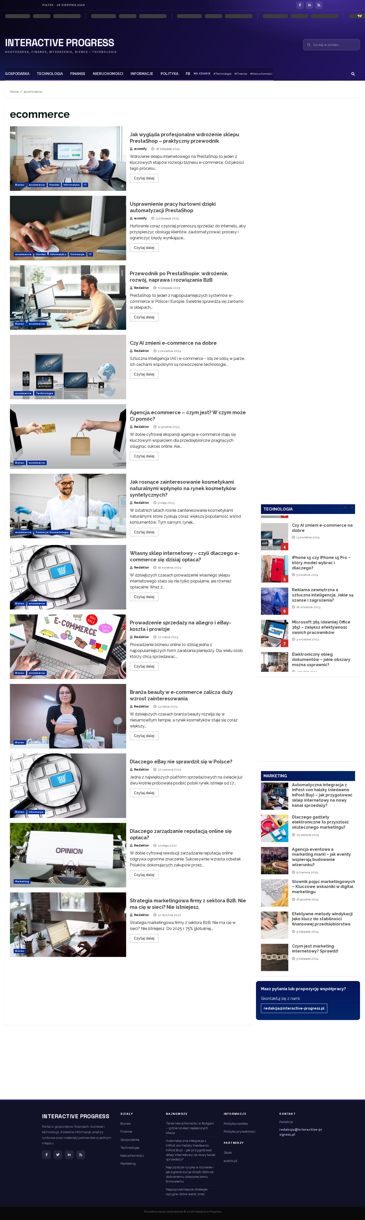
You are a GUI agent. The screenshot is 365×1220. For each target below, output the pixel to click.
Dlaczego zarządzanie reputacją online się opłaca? (68, 855)
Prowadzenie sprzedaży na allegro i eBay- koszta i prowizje (68, 646)
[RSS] (319, 5)
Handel (54, 184)
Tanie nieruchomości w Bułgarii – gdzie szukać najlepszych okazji (190, 1128)
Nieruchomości (108, 74)
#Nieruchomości (261, 73)
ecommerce (37, 184)
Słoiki (228, 1152)
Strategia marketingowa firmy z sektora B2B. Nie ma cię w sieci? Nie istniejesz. (68, 924)
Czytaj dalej (144, 178)
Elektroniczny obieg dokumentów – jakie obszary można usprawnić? (274, 658)
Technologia (50, 74)
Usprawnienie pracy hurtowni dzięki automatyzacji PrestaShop (68, 228)
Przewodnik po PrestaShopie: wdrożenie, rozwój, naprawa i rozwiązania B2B (68, 297)
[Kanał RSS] (80, 1154)
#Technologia (222, 73)
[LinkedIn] (309, 5)
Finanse (77, 74)
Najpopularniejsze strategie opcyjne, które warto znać (186, 1191)
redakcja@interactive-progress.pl (294, 1008)
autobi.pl (230, 1161)
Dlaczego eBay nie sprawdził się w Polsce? (68, 785)
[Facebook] (300, 5)
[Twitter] (57, 1154)
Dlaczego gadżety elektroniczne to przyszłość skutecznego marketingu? (274, 828)
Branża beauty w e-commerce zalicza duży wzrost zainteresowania (68, 716)
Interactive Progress (59, 43)
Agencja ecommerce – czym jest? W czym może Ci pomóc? (68, 436)
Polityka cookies (236, 1123)
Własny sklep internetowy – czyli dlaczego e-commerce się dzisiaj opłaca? (68, 577)
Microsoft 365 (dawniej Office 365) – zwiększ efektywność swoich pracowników (274, 626)
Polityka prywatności (239, 1131)
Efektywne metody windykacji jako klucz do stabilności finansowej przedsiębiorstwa (274, 925)
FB (188, 74)
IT (85, 184)
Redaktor (141, 288)
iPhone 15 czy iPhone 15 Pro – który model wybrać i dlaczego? (274, 561)
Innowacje (78, 254)
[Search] (353, 74)
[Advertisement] (128, 993)
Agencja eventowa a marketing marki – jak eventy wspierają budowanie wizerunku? (274, 860)
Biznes (20, 184)
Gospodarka (17, 74)
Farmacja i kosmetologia (52, 532)
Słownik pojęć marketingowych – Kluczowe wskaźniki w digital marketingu (274, 893)
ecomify (140, 149)
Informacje (142, 74)
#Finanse (240, 73)
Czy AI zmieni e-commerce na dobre (68, 367)
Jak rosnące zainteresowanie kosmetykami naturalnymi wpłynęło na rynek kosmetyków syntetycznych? (68, 506)
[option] (308, 531)
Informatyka (72, 184)
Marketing (22, 881)
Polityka (169, 74)
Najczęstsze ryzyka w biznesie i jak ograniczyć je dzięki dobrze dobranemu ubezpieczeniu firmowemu (190, 1174)
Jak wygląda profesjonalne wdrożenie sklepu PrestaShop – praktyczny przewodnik (68, 158)
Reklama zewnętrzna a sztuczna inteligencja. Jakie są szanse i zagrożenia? (274, 593)
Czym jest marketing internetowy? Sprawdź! (274, 957)
